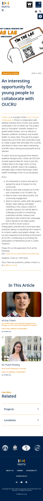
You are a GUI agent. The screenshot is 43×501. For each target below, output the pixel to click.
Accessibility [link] (31, 470)
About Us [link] (9, 470)
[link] (40, 16)
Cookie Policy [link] (21, 476)
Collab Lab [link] (6, 117)
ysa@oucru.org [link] (10, 265)
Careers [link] (20, 470)
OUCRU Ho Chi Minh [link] (10, 73)
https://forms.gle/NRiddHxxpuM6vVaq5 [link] (22, 253)
